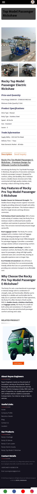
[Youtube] (23, 491)
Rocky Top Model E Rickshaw (11, 450)
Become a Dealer (7, 416)
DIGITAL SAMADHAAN (21, 480)
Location (4, 426)
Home (3, 410)
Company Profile (6, 413)
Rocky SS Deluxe (6, 440)
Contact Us (5, 423)
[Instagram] (32, 491)
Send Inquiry (20, 154)
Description (6, 154)
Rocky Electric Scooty (8, 447)
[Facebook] (14, 491)
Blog (2, 419)
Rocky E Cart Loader (8, 444)
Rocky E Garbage (7, 437)
